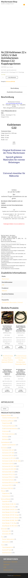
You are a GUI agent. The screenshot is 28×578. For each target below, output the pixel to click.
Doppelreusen (6, 423)
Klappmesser (5, 493)
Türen (2, 545)
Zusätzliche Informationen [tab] (14, 92)
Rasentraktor (13, 302)
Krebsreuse (5, 431)
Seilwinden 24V (6, 534)
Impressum (6, 564)
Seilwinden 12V (6, 531)
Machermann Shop (9, 2)
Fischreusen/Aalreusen (8, 426)
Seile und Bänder (5, 499)
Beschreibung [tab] (15, 88)
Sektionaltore (6, 542)
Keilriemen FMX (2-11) (8, 477)
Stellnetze (5, 436)
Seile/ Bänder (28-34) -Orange (10, 515)
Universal (19, 302)
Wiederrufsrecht (8, 570)
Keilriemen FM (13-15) (8, 474)
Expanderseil (5, 501)
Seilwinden (4, 528)
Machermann (5, 279)
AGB (4, 567)
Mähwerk (4, 290)
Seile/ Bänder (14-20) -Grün (9, 509)
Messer (3, 491)
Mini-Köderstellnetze (8, 434)
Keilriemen (4, 447)
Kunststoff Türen (6, 550)
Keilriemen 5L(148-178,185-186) (11, 461)
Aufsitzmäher (5, 302)
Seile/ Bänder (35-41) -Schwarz (10, 517)
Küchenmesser (6, 496)
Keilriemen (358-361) (7, 488)
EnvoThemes (17, 575)
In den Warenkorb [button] (7, 347)
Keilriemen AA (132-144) (9, 466)
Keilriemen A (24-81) (8, 463)
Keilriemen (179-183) (8, 452)
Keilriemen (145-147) (8, 450)
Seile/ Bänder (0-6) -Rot (8, 507)
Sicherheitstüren (6, 552)
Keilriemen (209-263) (10, 81)
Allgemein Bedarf (6, 415)
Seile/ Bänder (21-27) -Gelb (9, 512)
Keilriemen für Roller (8, 480)
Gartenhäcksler (5, 442)
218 (3, 285)
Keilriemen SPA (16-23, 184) (10, 482)
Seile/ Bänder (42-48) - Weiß (10, 520)
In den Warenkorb (12, 77)
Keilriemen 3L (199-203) (9, 458)
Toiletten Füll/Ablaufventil (9, 418)
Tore (2, 537)
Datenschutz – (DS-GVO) (10, 562)
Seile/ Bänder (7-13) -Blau (9, 523)
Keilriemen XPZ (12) (7, 485)
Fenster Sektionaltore (8, 539)
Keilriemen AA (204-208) (9, 469)
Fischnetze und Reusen (7, 421)
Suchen (4, 408)
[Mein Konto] (22, 5)
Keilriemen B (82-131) (8, 471)
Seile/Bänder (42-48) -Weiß (10, 526)
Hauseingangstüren (7, 547)
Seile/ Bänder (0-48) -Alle (9, 504)
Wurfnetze (5, 439)
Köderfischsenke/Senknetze (10, 428)
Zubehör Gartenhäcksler (9, 444)
